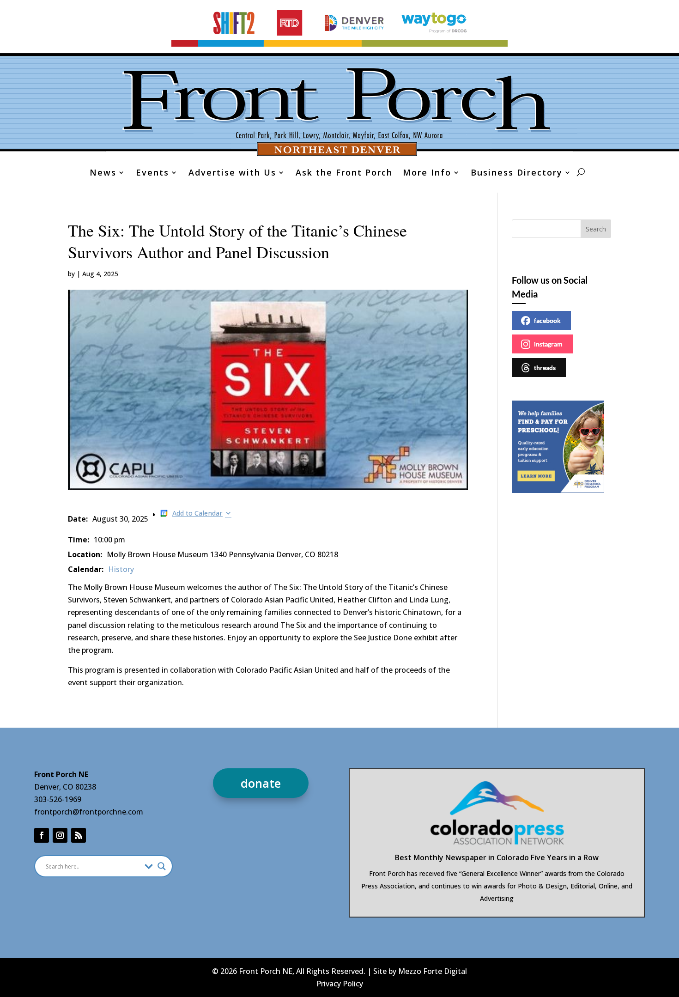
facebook (547, 320)
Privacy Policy (339, 984)
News (103, 173)
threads (545, 367)
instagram (548, 344)
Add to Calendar (197, 513)
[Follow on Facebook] (41, 835)
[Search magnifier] (161, 866)
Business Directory (517, 173)
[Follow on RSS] (78, 835)
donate (261, 783)
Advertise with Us (232, 173)
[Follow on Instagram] (60, 835)
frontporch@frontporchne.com (88, 812)
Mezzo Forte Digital (432, 971)
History (121, 569)
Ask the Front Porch (344, 173)
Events (152, 173)
